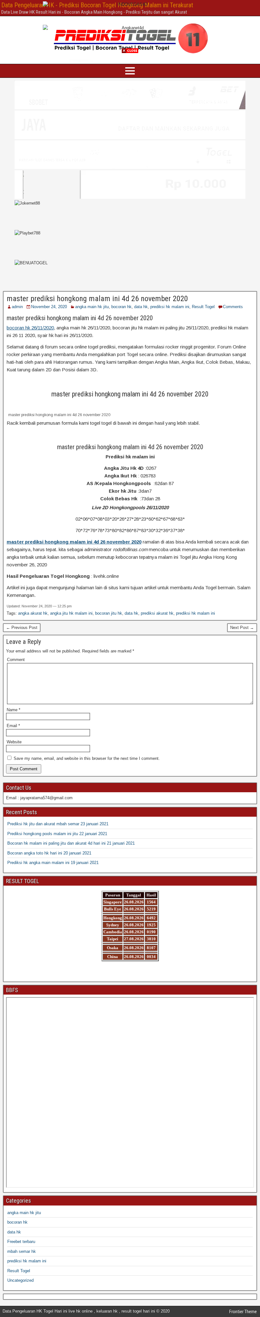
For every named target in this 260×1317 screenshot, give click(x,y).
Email (13, 725)
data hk (141, 306)
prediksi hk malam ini (169, 306)
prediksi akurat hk (157, 613)
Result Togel (203, 306)
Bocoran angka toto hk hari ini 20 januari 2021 (49, 853)
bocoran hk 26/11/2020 (30, 327)
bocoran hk (121, 306)
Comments (233, 306)
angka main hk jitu (92, 306)
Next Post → (242, 627)
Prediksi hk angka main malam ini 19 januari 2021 (53, 862)
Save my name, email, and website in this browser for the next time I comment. (87, 758)
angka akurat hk (33, 613)
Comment (16, 659)
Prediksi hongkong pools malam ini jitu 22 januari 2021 (57, 833)
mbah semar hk (21, 1251)
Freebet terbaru (21, 1241)
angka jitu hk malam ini (71, 613)
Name (13, 709)
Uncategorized (20, 1280)
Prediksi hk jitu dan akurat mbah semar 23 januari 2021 (57, 823)
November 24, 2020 (49, 306)
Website (14, 742)
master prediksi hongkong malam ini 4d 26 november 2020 (97, 298)
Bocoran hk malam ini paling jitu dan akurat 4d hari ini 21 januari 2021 (71, 843)
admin (17, 306)
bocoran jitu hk (108, 613)
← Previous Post (21, 627)
